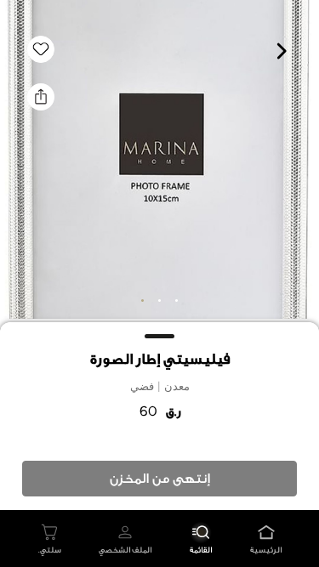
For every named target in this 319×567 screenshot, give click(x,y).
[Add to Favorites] (40, 49)
